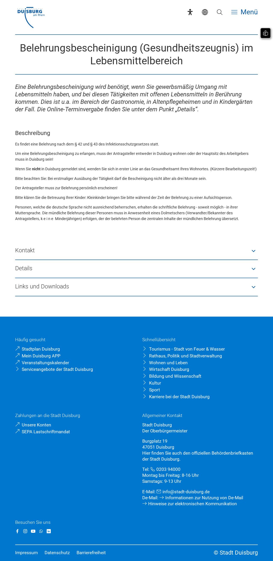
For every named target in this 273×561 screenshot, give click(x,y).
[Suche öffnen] (219, 12)
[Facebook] (17, 531)
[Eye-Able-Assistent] (190, 12)
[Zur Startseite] (31, 18)
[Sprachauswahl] (205, 12)
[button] (136, 251)
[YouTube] (33, 531)
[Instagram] (25, 531)
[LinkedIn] (48, 531)
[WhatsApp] (41, 531)
